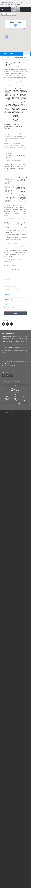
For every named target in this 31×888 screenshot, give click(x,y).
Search (16, 313)
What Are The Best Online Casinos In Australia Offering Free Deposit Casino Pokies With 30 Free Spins (14, 147)
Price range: (7, 307)
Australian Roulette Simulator (10, 174)
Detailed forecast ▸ (15, 403)
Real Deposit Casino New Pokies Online (13, 143)
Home (3, 57)
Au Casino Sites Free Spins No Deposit (13, 85)
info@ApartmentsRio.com (9, 365)
